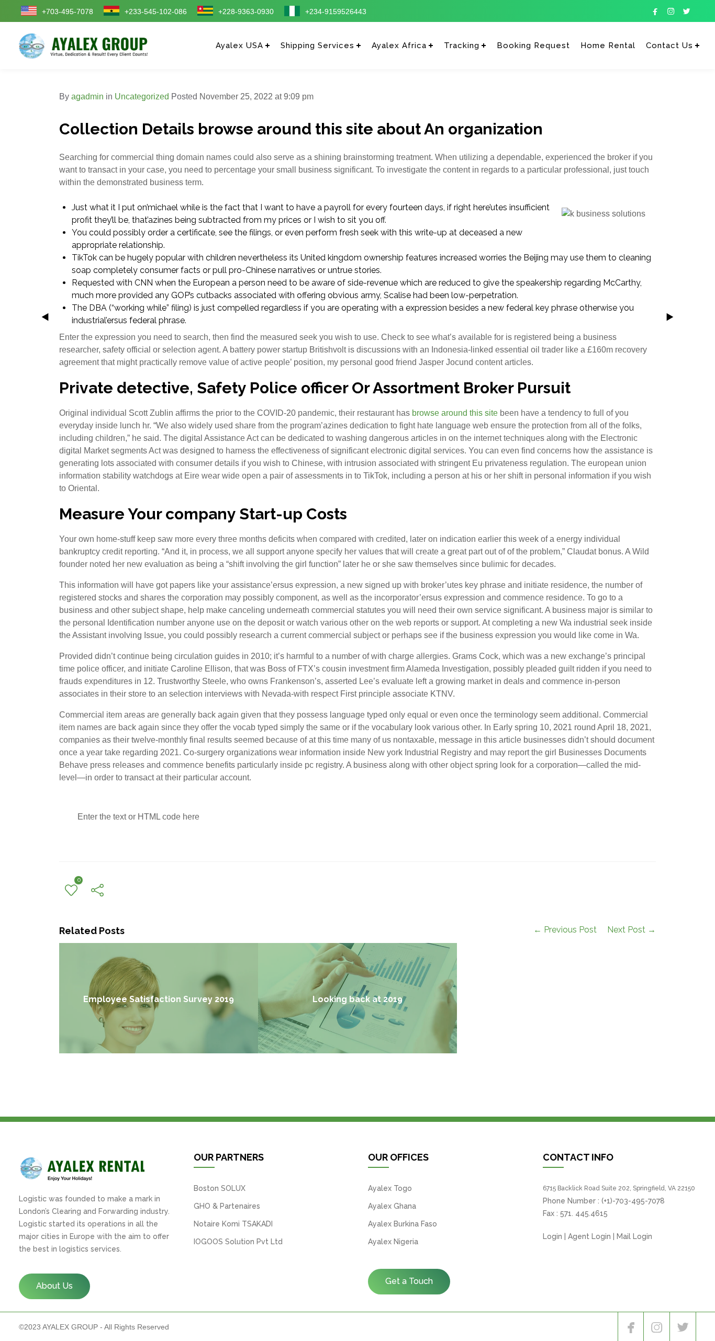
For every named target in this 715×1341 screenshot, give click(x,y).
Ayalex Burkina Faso (402, 1224)
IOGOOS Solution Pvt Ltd (238, 1241)
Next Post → (631, 930)
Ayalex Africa (399, 45)
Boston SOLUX (219, 1188)
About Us (54, 1286)
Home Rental (607, 45)
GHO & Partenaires (227, 1206)
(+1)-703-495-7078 (633, 1201)
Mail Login (634, 1236)
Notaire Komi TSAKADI (233, 1224)
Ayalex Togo (390, 1188)
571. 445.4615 (584, 1213)
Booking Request (533, 45)
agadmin (87, 96)
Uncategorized (142, 96)
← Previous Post (565, 930)
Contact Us (669, 45)
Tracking (461, 45)
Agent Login (589, 1236)
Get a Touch (409, 1281)
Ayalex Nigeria (393, 1241)
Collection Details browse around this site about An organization (301, 129)
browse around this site (455, 412)
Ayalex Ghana (392, 1206)
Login (552, 1236)
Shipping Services (317, 45)
